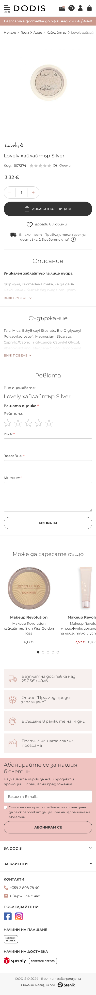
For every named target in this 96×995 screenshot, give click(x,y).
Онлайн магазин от (38, 985)
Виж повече (16, 298)
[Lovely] (15, 146)
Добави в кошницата (51, 209)
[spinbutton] (22, 192)
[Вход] (80, 8)
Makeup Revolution (29, 617)
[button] (33, 192)
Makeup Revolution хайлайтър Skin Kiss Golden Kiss (29, 628)
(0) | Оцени (62, 165)
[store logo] (29, 8)
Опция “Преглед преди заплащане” (45, 699)
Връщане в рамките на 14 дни (53, 721)
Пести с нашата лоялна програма (48, 743)
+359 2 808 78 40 (24, 887)
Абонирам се (48, 827)
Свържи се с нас (25, 896)
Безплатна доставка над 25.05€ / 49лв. (49, 678)
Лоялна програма (62, 8)
